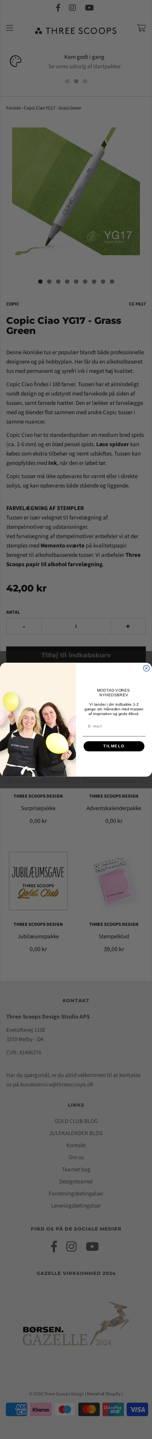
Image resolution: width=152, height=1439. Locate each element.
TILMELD (114, 746)
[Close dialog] (146, 668)
